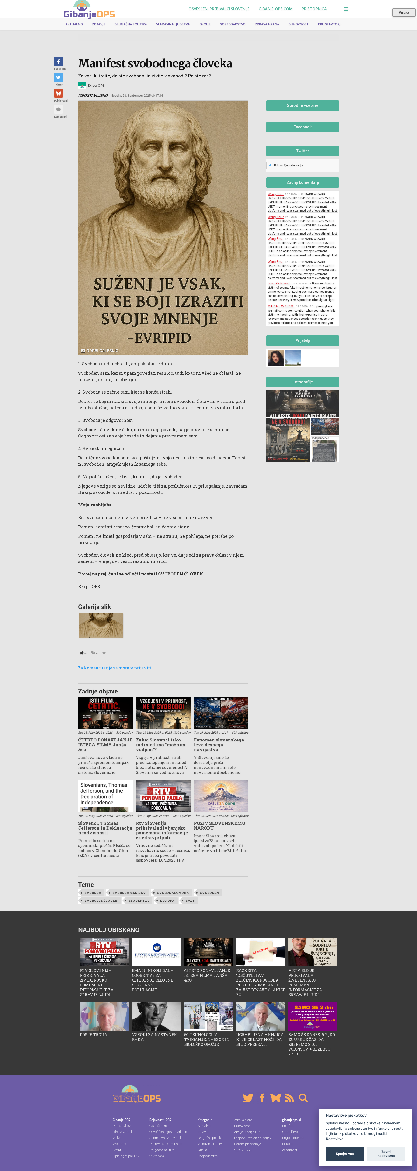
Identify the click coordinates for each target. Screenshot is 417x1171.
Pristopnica (314, 9)
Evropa (167, 900)
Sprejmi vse (345, 1154)
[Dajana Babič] (276, 357)
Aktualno (74, 24)
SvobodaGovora (173, 892)
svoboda (92, 892)
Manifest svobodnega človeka (155, 63)
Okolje (204, 24)
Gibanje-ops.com (275, 9)
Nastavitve (335, 1139)
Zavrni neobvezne (386, 1153)
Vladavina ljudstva (173, 24)
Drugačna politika (130, 24)
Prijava (404, 12)
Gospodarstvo (232, 24)
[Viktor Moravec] (294, 357)
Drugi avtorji (329, 24)
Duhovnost (298, 24)
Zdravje (98, 24)
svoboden (209, 892)
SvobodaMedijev (129, 892)
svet (190, 900)
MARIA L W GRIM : (281, 306)
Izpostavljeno (93, 95)
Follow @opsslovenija (288, 165)
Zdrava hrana (267, 24)
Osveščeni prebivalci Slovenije (218, 9)
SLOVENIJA (139, 900)
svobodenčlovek (101, 900)
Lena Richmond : (279, 283)
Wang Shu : (276, 194)
